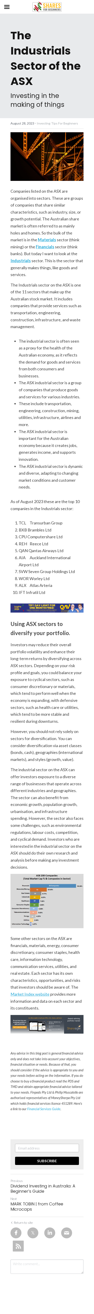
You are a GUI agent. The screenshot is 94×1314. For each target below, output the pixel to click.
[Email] (66, 1232)
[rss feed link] (18, 1246)
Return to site (23, 1222)
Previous (16, 1181)
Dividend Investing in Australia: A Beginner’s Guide (42, 1189)
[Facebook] (15, 1232)
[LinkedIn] (49, 1232)
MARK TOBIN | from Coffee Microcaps (36, 1207)
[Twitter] (32, 1232)
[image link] (47, 6)
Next (13, 1199)
